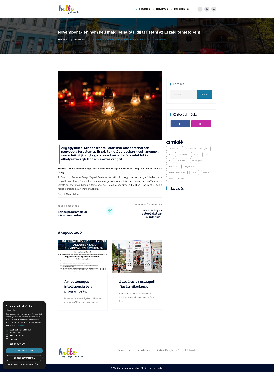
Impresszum (124, 350)
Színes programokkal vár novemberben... (72, 213)
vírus (196, 154)
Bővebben (21, 325)
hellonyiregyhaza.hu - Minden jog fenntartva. (141, 368)
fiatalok (182, 160)
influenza (173, 148)
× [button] (42, 304)
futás (171, 154)
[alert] (24, 335)
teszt (194, 172)
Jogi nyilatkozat (143, 350)
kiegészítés (189, 166)
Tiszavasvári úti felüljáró (196, 148)
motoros (173, 166)
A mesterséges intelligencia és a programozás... (78, 286)
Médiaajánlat (191, 350)
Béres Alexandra (177, 172)
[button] (7, 331)
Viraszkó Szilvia (176, 178)
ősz (206, 154)
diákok (183, 154)
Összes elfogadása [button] (24, 351)
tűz (170, 160)
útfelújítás (197, 160)
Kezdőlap (144, 9)
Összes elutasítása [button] (24, 358)
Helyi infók (162, 9)
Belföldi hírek (181, 9)
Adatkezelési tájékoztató (168, 350)
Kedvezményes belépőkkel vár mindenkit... (151, 213)
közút (206, 172)
